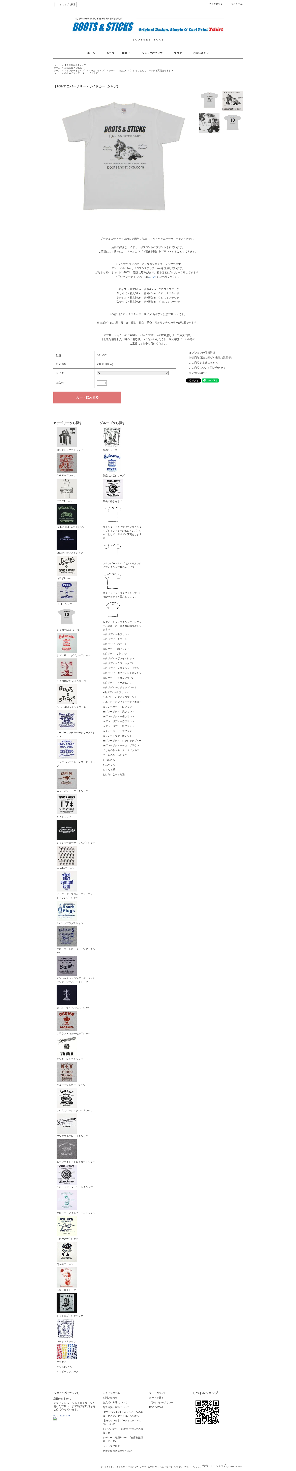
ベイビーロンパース (67, 1371)
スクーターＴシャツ (67, 1238)
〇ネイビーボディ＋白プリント (120, 697)
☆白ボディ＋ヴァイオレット (118, 658)
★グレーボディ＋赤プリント (118, 721)
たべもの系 (109, 760)
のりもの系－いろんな (115, 755)
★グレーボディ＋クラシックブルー (122, 740)
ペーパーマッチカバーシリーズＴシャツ (76, 734)
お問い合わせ (201, 53)
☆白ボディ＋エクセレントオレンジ (122, 673)
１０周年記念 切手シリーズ (71, 681)
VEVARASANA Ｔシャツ (70, 552)
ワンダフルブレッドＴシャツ (72, 1136)
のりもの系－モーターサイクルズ (81, 73)
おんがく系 (109, 764)
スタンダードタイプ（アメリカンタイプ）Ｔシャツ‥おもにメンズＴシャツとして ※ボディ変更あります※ (118, 70)
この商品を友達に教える (203, 362)
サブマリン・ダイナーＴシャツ (73, 655)
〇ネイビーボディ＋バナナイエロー (122, 702)
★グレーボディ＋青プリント (118, 731)
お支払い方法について (115, 1402)
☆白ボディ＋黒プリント (116, 634)
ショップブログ (111, 1446)
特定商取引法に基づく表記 (117, 1450)
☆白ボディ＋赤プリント (116, 644)
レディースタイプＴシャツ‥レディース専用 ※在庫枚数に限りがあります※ (122, 626)
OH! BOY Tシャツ (66, 475)
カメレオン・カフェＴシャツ (72, 791)
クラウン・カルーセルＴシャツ (73, 1033)
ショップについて (152, 53)
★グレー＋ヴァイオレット (117, 735)
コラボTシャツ (64, 578)
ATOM (159, 1407)
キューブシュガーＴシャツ (71, 1084)
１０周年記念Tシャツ (75, 65)
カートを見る (156, 1397)
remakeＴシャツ (66, 868)
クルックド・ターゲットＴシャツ (75, 1187)
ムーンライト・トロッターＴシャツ (76, 1161)
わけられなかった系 (114, 774)
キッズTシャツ (64, 1366)
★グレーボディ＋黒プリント (118, 711)
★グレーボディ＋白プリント (118, 706)
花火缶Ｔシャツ (65, 1264)
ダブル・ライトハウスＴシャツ (73, 1007)
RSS (151, 1407)
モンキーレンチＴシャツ (70, 1059)
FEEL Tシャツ (64, 604)
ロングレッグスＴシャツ (70, 450)
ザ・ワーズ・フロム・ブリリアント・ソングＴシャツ (75, 896)
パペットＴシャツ (66, 1341)
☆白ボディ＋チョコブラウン (118, 677)
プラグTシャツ (64, 501)
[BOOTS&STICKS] (55, 1419)
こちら (153, 276)
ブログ (178, 53)
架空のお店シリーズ (114, 475)
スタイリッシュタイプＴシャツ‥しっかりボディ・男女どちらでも (122, 595)
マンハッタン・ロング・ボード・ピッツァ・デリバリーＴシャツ (76, 980)
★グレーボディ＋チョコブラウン (121, 745)
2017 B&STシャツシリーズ (71, 707)
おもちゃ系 (109, 769)
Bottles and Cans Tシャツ (71, 527)
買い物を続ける (198, 372)
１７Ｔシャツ (64, 817)
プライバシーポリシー (161, 1402)
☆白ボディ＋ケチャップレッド (120, 687)
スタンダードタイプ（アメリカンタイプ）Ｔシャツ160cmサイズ (122, 565)
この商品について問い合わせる (207, 367)
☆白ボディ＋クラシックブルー (120, 663)
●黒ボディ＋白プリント (115, 692)
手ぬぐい (61, 1362)
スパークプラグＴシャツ (70, 923)
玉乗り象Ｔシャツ (66, 1290)
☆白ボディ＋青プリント (116, 639)
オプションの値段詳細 (202, 352)
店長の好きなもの (73, 67)
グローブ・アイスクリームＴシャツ (76, 1213)
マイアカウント (217, 3)
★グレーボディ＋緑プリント (118, 726)
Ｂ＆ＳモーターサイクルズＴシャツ (76, 842)
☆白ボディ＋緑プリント (116, 648)
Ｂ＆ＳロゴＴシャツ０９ (70, 1315)
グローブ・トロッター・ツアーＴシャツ (76, 951)
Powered (197, 1467)
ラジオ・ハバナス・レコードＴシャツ (76, 764)
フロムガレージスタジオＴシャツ (75, 1110)
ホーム (91, 53)
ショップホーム (111, 1392)
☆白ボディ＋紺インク (115, 653)
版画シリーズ (110, 450)
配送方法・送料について (116, 1407)
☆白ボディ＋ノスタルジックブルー (122, 668)
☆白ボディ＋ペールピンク (117, 682)
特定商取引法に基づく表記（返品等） (211, 357)
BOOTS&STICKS (61, 1415)
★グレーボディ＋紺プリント (118, 716)
